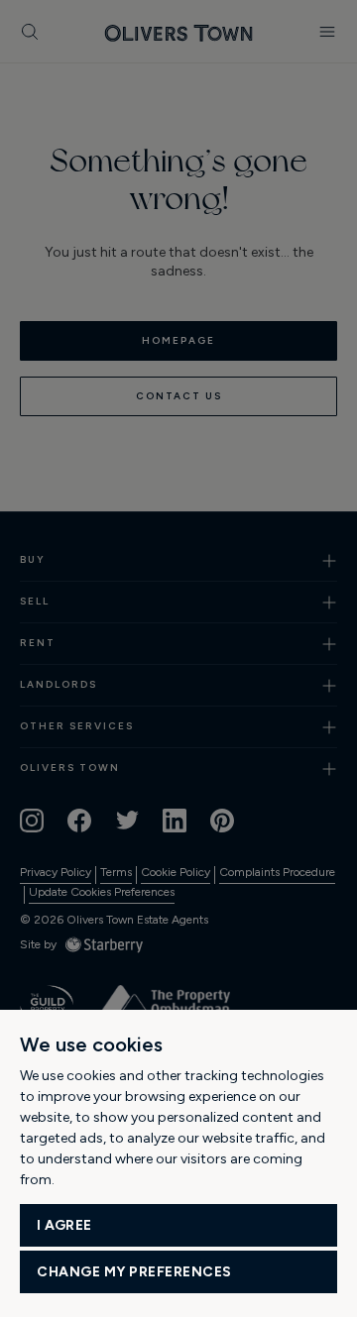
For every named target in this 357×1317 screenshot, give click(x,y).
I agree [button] (64, 1225)
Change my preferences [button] (134, 1271)
